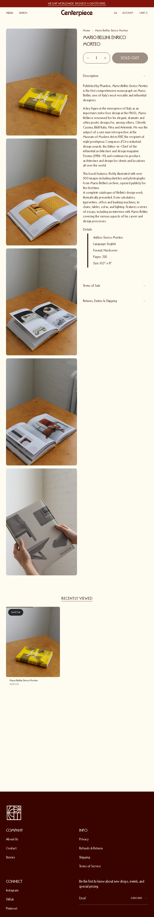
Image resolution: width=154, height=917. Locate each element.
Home (86, 30)
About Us (12, 839)
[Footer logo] (14, 813)
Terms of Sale (91, 285)
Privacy (84, 839)
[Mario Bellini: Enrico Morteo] (33, 642)
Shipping (84, 857)
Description (90, 76)
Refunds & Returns (91, 848)
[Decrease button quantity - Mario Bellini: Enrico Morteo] (88, 58)
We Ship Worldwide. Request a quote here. (77, 3)
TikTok (10, 899)
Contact (11, 848)
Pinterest (11, 908)
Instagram (12, 890)
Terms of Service (90, 866)
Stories (10, 857)
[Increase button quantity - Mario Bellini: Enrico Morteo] (104, 58)
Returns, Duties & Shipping (100, 301)
